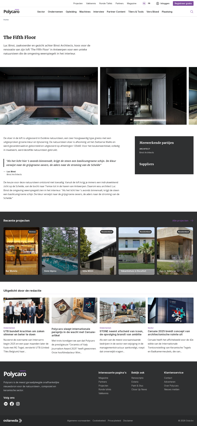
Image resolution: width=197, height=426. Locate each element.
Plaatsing (167, 11)
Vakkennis (91, 3)
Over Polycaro (171, 385)
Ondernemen (55, 11)
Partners (120, 3)
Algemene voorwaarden (78, 420)
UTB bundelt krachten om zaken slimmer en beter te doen (23, 333)
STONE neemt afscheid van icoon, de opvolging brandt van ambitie (121, 333)
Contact (168, 378)
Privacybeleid (114, 420)
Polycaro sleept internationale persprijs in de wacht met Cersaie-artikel (74, 332)
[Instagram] (18, 403)
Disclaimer (128, 420)
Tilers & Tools (136, 11)
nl (144, 3)
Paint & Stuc (137, 385)
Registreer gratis (183, 3)
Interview (98, 11)
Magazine (131, 3)
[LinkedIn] (5, 403)
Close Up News (139, 389)
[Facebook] (12, 404)
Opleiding (71, 11)
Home (6, 20)
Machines (85, 11)
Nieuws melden (171, 389)
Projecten (78, 3)
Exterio (134, 381)
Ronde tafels (104, 389)
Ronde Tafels (105, 3)
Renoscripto (137, 378)
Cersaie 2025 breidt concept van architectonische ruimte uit (169, 333)
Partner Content (116, 11)
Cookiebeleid (99, 420)
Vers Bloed (153, 11)
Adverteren (169, 381)
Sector (41, 11)
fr (149, 3)
